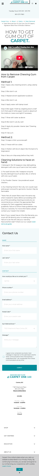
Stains (21, 21)
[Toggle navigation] (2, 3)
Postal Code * (6, 311)
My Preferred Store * (8, 323)
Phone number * (7, 287)
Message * (5, 335)
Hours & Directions (19, 391)
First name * (6, 245)
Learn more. (6, 466)
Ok (19, 469)
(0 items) (35, 3)
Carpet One (5, 21)
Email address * (7, 299)
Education (8, 444)
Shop (6, 428)
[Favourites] (32, 4)
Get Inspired (9, 436)
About (14, 21)
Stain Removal (30, 21)
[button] (29, 4)
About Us (7, 452)
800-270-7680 (19, 14)
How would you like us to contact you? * (14, 276)
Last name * (6, 257)
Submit (19, 367)
